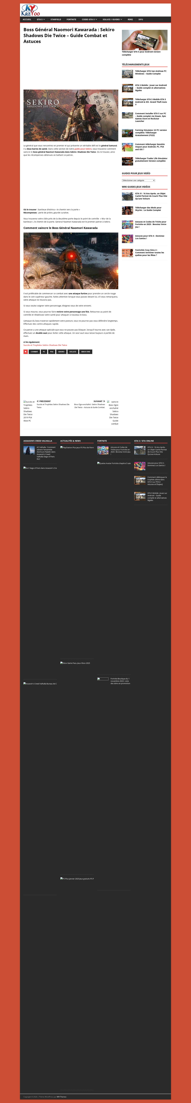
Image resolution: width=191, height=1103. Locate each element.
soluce (72, 352)
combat (34, 352)
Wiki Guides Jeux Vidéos (136, 186)
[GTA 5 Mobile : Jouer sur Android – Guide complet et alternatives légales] (127, 90)
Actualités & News (70, 440)
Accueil (27, 19)
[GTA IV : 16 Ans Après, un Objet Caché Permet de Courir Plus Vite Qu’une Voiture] (127, 199)
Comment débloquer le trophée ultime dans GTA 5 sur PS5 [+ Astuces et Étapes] (157, 481)
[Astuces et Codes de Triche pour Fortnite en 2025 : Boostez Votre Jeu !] (127, 227)
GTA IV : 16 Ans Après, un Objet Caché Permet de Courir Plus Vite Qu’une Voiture (151, 196)
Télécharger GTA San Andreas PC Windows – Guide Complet (151, 72)
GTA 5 (40, 19)
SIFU (141, 19)
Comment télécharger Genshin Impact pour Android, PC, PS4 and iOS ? (150, 147)
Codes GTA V (88, 19)
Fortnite (71, 19)
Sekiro (61, 352)
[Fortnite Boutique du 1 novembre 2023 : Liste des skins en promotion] (103, 886)
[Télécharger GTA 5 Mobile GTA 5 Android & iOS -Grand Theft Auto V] (127, 105)
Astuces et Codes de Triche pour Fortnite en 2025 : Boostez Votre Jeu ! (150, 224)
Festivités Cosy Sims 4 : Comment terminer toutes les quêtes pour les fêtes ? (149, 252)
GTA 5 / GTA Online (144, 440)
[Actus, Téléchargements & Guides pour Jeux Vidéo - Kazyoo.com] (30, 15)
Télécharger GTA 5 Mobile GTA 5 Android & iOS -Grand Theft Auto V (151, 102)
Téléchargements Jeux (135, 64)
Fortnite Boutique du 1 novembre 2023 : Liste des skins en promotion (120, 681)
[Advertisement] (70, 66)
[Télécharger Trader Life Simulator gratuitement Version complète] (127, 164)
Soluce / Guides (111, 19)
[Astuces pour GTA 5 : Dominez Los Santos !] (127, 241)
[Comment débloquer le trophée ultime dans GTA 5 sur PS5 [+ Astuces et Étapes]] (139, 483)
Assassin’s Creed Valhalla (37, 440)
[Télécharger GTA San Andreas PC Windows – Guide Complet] (127, 76)
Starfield (56, 19)
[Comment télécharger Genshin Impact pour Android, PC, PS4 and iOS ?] (127, 149)
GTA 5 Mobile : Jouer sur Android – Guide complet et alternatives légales (151, 88)
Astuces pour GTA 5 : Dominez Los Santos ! (149, 237)
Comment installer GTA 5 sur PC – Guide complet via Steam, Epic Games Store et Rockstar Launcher (150, 117)
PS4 (51, 352)
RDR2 (130, 19)
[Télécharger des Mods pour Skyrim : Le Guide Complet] (127, 213)
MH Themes (61, 1097)
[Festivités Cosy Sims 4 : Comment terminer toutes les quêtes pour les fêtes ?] (127, 255)
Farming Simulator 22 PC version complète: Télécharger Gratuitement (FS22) (151, 132)
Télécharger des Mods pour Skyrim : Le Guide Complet (148, 208)
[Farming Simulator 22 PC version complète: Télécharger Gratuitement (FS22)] (127, 135)
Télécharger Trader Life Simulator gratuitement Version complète (151, 159)
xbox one (85, 352)
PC (44, 352)
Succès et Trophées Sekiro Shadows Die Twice (45, 345)
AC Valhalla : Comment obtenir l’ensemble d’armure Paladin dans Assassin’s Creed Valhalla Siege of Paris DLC (46, 453)
